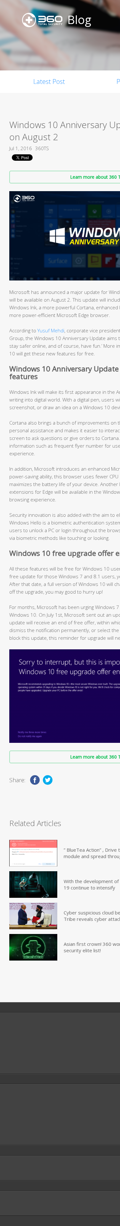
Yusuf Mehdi (50, 330)
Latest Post (49, 81)
